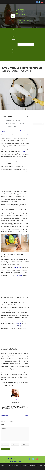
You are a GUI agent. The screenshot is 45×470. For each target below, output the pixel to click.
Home (13, 49)
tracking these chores (5, 205)
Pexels (11, 250)
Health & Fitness (13, 31)
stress (16, 372)
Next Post (26, 415)
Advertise (13, 57)
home (24, 151)
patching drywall (17, 267)
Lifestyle (13, 36)
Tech (13, 46)
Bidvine (7, 250)
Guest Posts (12, 130)
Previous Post (4, 415)
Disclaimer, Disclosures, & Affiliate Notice (11, 459)
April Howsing (15, 402)
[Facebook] (37, 2)
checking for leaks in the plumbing (8, 194)
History (13, 52)
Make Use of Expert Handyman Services (14, 122)
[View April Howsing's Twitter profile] (16, 399)
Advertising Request (11, 458)
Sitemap (19, 461)
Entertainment (13, 41)
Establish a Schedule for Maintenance (14, 118)
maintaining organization (15, 149)
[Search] (33, 44)
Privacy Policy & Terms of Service (10, 461)
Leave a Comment (5, 130)
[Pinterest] (42, 2)
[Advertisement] (15, 182)
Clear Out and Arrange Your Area (13, 120)
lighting (19, 325)
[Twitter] (39, 2)
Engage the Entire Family (11, 126)
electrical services (18, 275)
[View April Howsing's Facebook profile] (14, 399)
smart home (18, 323)
